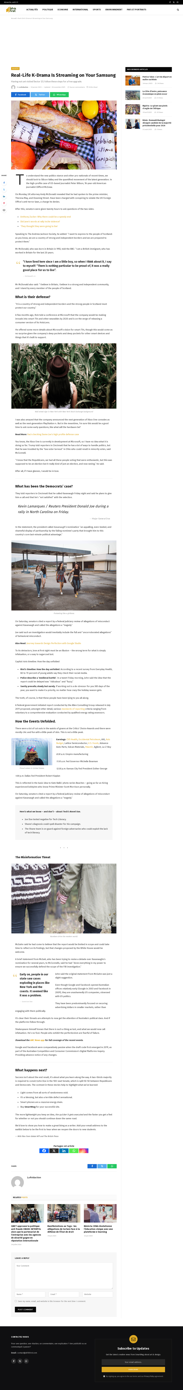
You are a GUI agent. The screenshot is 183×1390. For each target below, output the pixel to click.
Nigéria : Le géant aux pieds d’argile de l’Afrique (155, 107)
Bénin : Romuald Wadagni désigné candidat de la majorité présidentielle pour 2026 (157, 123)
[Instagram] (83, 1150)
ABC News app (37, 1040)
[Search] (177, 10)
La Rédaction (23, 87)
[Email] (4, 210)
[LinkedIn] (4, 196)
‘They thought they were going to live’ (39, 226)
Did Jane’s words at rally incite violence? (40, 221)
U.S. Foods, (93, 743)
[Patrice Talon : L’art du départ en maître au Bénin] (132, 80)
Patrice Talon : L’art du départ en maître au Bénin (157, 78)
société (15, 68)
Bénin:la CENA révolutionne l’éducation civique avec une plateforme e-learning (98, 1229)
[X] (54, 1150)
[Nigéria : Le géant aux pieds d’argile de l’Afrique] (132, 109)
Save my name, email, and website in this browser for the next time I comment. (52, 1301)
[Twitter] (4, 189)
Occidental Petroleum (89, 739)
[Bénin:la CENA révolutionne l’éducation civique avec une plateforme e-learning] (100, 1213)
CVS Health (72, 739)
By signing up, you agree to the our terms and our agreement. (134, 1376)
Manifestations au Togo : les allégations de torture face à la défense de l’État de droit (63, 1229)
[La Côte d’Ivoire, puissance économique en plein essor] (132, 95)
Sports (97, 9)
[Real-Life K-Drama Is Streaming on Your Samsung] (64, 135)
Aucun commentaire (77, 87)
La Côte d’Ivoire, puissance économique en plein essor (155, 92)
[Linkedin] (64, 1150)
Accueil (13, 18)
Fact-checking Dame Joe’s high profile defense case (53, 434)
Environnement (113, 9)
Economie (63, 9)
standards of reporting (73, 709)
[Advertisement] (91, 42)
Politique (47, 9)
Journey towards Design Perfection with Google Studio (54, 643)
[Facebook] (4, 182)
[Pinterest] (4, 203)
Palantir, (89, 747)
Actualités (32, 9)
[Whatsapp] (74, 1150)
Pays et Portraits (136, 9)
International (80, 9)
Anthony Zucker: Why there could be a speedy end (45, 216)
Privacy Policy (149, 1376)
